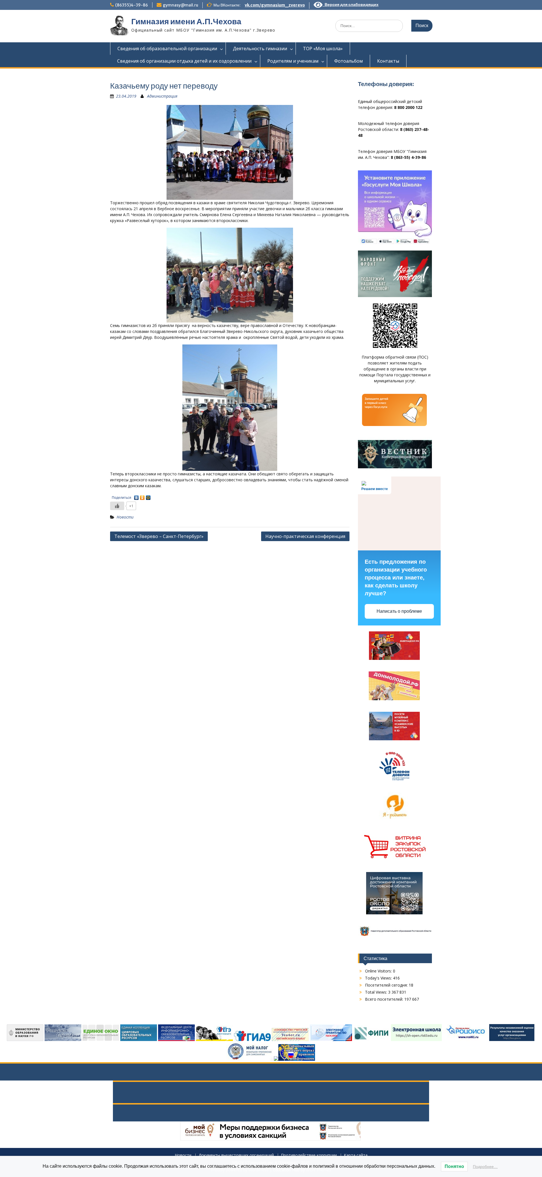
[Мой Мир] (148, 496)
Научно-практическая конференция (305, 536)
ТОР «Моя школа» (323, 48)
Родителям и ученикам (292, 61)
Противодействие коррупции (309, 1155)
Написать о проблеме (399, 611)
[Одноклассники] (142, 496)
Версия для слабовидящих (351, 4)
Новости (125, 517)
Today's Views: (379, 978)
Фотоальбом (348, 61)
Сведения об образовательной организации (167, 48)
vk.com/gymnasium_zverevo (275, 5)
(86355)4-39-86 (131, 5)
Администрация (162, 96)
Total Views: (376, 992)
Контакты (388, 61)
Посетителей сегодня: (387, 985)
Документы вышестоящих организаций (236, 1155)
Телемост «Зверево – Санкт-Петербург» (159, 536)
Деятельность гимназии (260, 48)
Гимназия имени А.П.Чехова (186, 21)
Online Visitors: (379, 971)
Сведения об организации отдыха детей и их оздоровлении (184, 61)
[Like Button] (117, 506)
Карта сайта (356, 1155)
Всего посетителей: (384, 999)
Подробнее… (485, 1166)
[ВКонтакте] (136, 496)
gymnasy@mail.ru (180, 5)
